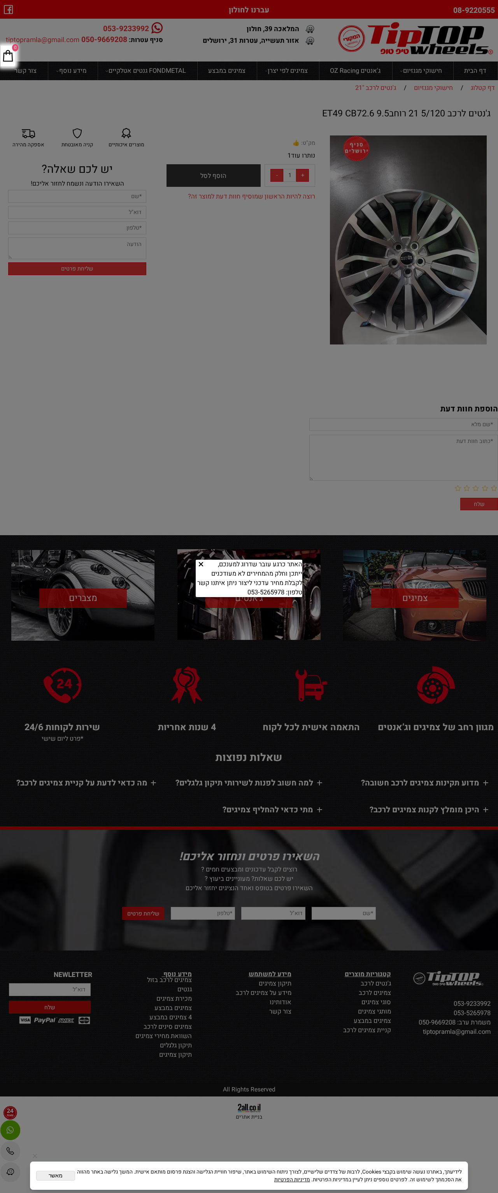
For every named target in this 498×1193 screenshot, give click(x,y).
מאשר (56, 1176)
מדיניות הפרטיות (292, 1180)
